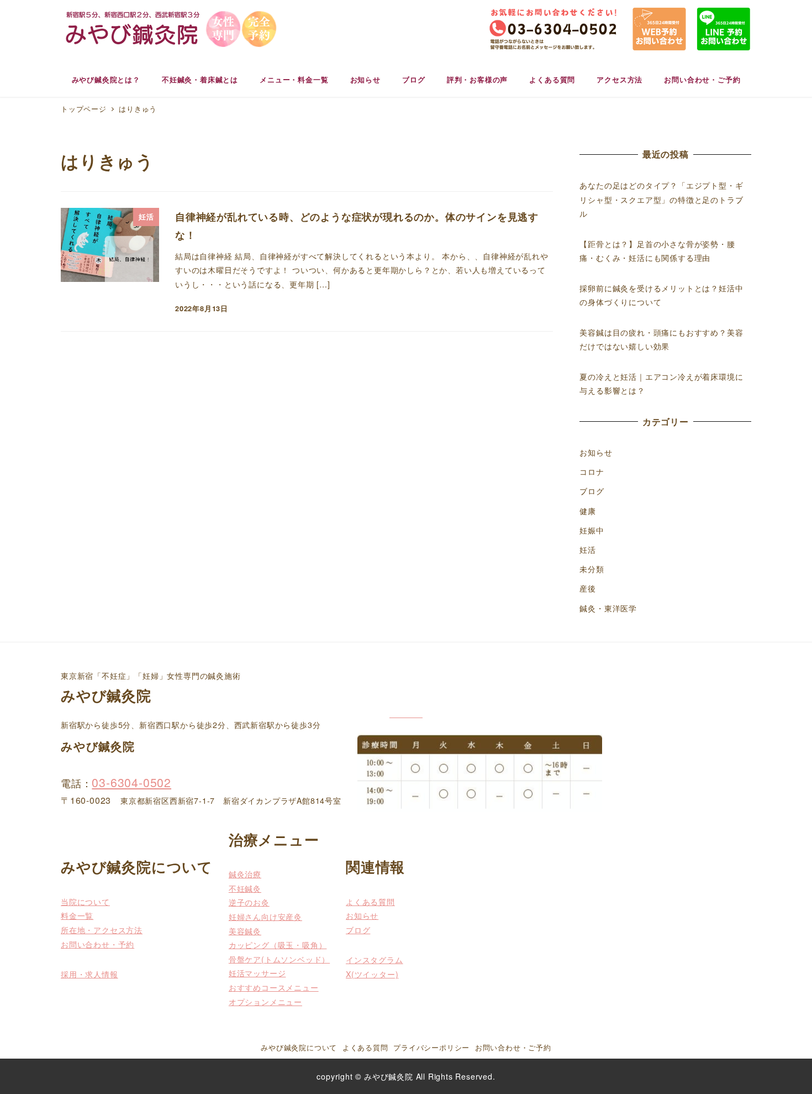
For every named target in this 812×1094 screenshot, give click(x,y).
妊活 (587, 549)
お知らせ (595, 452)
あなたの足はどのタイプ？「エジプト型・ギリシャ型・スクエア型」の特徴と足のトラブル (661, 199)
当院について (85, 901)
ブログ (591, 490)
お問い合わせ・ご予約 (513, 1047)
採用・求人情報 (89, 974)
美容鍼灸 (245, 930)
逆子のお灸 (249, 902)
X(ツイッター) (372, 974)
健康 (587, 510)
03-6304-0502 (131, 782)
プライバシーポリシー (431, 1047)
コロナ (591, 471)
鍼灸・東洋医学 (608, 608)
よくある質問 (370, 901)
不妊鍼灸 (245, 888)
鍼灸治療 (245, 874)
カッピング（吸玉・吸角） (278, 944)
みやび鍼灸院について (299, 1047)
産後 (587, 588)
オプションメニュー (265, 1001)
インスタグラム (374, 959)
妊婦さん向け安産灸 (265, 916)
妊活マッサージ (257, 972)
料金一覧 (77, 915)
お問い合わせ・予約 (97, 944)
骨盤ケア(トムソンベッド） (279, 959)
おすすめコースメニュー (274, 987)
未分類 (591, 568)
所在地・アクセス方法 (102, 929)
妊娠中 (591, 530)
